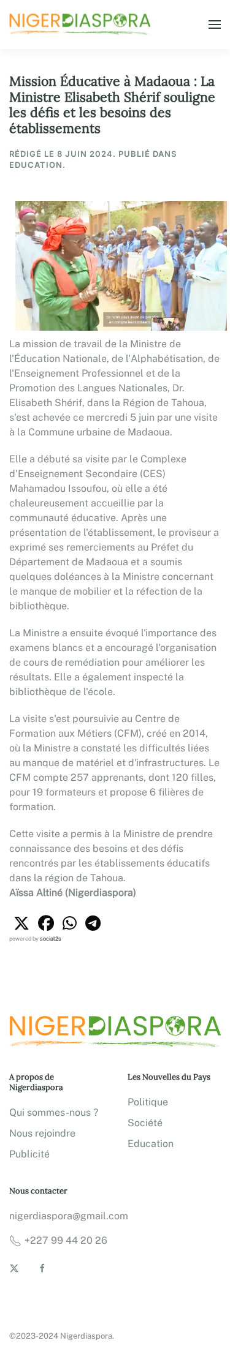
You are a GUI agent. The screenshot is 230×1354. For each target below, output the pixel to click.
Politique (148, 1102)
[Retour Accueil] (81, 24)
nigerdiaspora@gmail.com (68, 1216)
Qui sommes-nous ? (53, 1112)
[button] (215, 24)
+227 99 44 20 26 (66, 1240)
